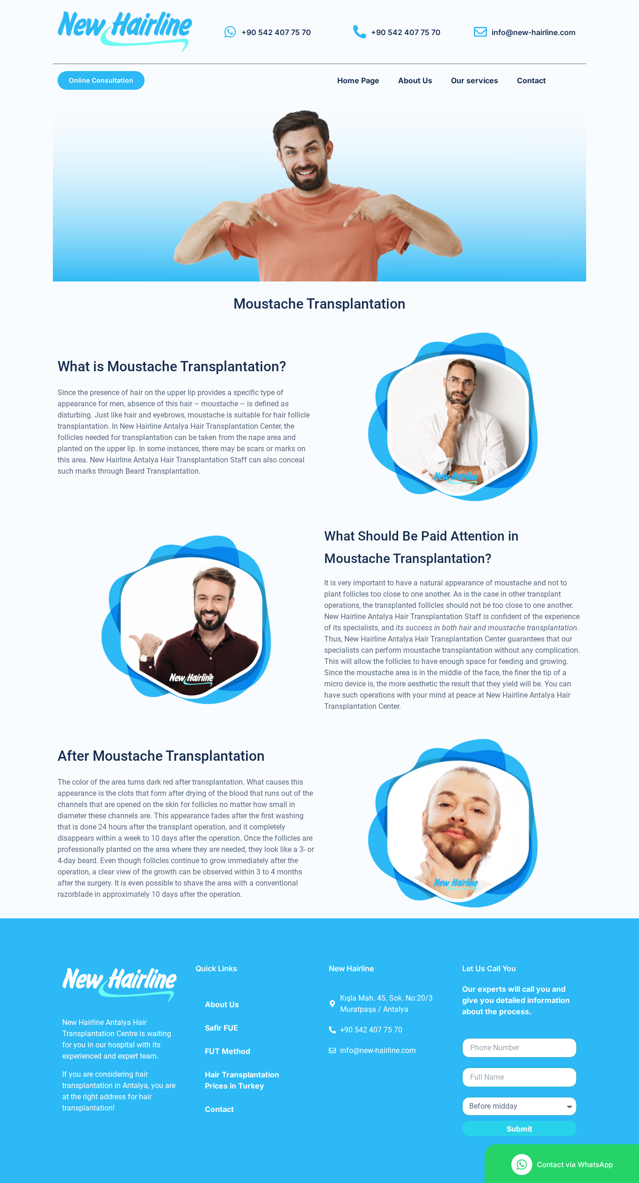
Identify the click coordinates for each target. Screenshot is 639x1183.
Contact (531, 80)
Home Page (358, 80)
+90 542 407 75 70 (276, 32)
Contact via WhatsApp (575, 1164)
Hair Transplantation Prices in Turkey (242, 1080)
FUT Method (227, 1051)
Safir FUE (221, 1027)
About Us (415, 80)
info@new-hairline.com (533, 32)
